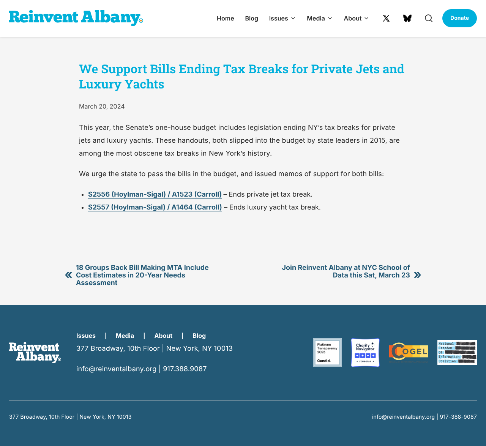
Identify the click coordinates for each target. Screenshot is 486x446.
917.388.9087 (185, 369)
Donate (459, 18)
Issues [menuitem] (278, 18)
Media (125, 335)
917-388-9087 (458, 417)
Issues (86, 335)
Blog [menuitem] (251, 18)
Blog (199, 335)
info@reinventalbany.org (116, 369)
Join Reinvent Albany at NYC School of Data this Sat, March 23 (346, 271)
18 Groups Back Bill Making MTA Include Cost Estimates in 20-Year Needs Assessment (142, 275)
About (163, 335)
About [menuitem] (353, 18)
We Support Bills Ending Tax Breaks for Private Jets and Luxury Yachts (241, 76)
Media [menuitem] (316, 18)
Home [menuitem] (225, 18)
